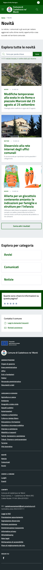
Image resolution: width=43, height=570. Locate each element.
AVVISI (6, 89)
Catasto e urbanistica (9, 414)
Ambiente (5, 400)
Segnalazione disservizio (10, 520)
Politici (3, 378)
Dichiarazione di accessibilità (12, 542)
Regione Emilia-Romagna (10, 3)
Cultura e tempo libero (9, 418)
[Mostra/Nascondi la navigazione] (2, 9)
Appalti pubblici (7, 407)
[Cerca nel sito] (37, 9)
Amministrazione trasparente (12, 527)
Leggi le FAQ (6, 513)
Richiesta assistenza (9, 524)
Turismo (4, 443)
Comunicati (5, 462)
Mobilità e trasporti (8, 432)
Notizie (4, 458)
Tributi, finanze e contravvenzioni (14, 439)
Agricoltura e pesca (8, 397)
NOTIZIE (6, 141)
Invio (37, 54)
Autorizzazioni (6, 411)
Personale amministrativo (11, 381)
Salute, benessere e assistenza (13, 436)
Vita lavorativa (6, 446)
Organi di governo (8, 364)
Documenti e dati (7, 385)
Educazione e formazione (10, 421)
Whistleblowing (7, 535)
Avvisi (3, 465)
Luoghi (3, 477)
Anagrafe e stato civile (9, 404)
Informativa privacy (8, 531)
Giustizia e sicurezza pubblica (12, 425)
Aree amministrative (9, 367)
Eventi (3, 481)
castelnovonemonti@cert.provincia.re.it (20, 506)
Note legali (5, 538)
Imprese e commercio (9, 429)
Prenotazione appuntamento (12, 517)
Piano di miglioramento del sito (13, 545)
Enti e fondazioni (7, 374)
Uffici (3, 371)
